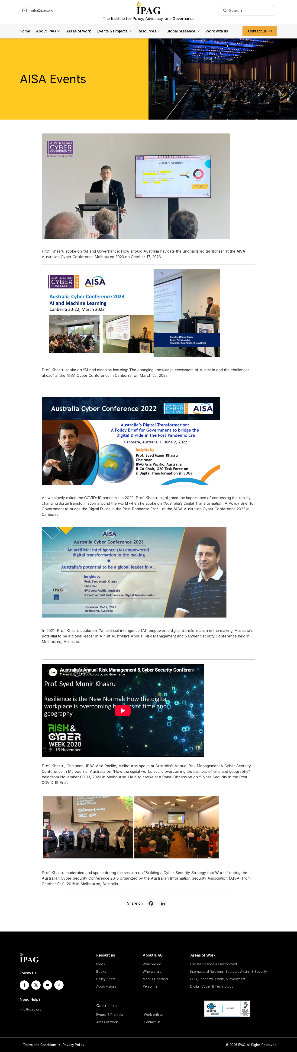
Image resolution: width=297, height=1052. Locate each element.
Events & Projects (112, 31)
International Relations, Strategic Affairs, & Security (228, 971)
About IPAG (46, 31)
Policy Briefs (105, 979)
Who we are (152, 971)
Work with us (217, 31)
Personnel (150, 986)
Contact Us (152, 1022)
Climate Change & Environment (213, 964)
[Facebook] (152, 903)
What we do (152, 964)
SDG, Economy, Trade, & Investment (217, 979)
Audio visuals (106, 986)
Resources (147, 31)
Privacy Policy (73, 1045)
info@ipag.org (31, 1009)
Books (101, 971)
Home (25, 31)
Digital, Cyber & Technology (211, 986)
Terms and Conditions (40, 1045)
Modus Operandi (155, 979)
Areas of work (78, 31)
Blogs (100, 964)
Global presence (180, 31)
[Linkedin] (164, 903)
